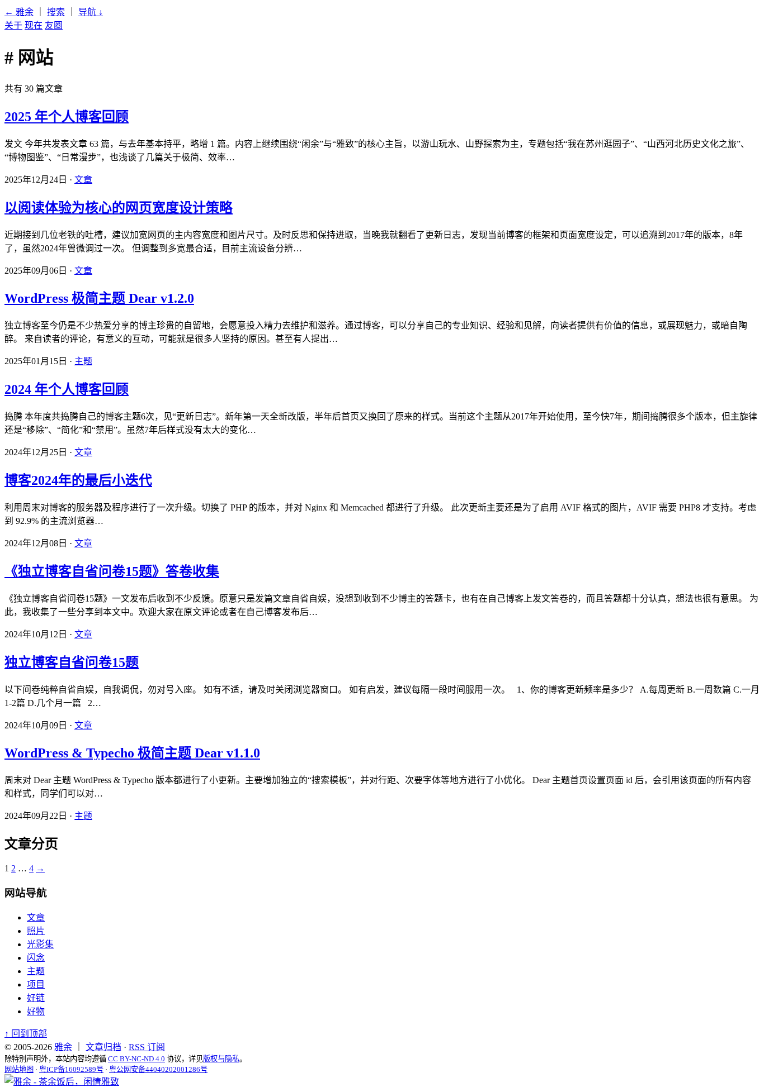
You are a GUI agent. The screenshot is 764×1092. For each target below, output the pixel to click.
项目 (36, 984)
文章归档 (103, 1047)
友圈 (54, 25)
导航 (90, 12)
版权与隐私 (221, 1059)
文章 (83, 179)
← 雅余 (19, 12)
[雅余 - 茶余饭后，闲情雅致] (61, 1081)
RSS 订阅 (147, 1047)
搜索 (56, 12)
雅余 (63, 1047)
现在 (34, 25)
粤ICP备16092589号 (71, 1069)
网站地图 (19, 1069)
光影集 (40, 944)
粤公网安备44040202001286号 (158, 1069)
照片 (36, 931)
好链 (36, 998)
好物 (36, 1011)
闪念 (36, 957)
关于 (13, 25)
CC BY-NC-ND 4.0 (136, 1059)
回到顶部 (25, 1033)
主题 (83, 361)
